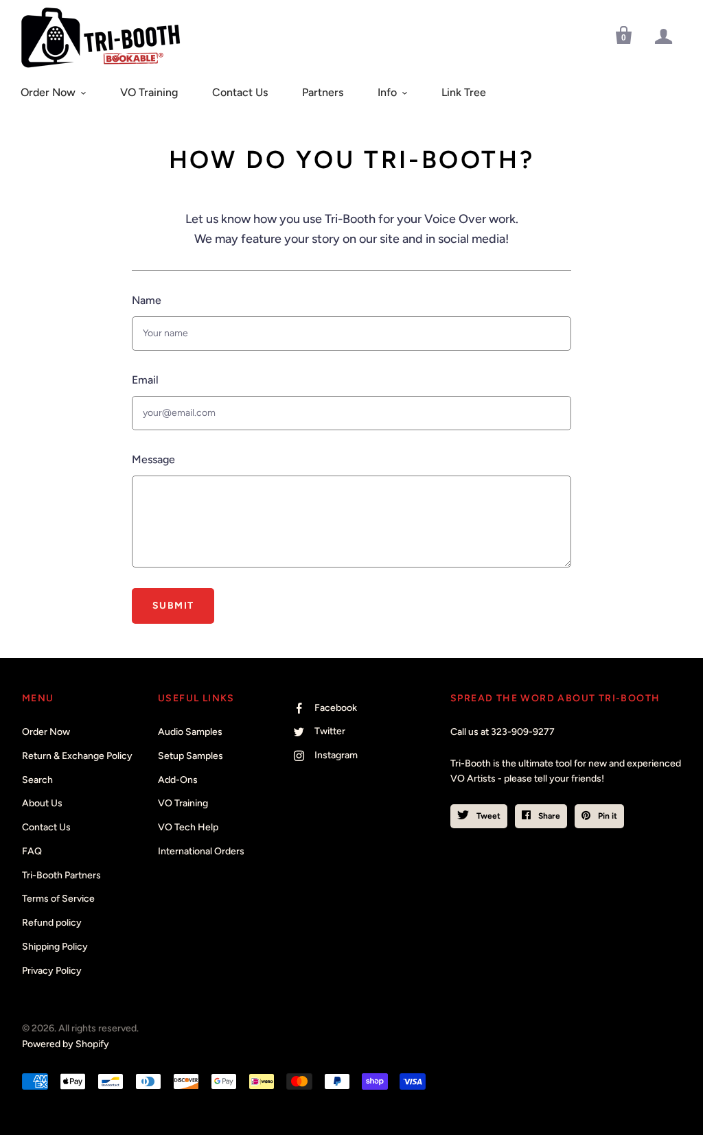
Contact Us (240, 92)
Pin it (606, 816)
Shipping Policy (55, 946)
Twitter (329, 731)
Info (387, 92)
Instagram (336, 755)
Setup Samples (190, 756)
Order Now (48, 92)
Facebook (335, 708)
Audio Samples (190, 732)
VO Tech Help (188, 827)
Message (153, 459)
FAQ (32, 851)
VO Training (149, 92)
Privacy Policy (52, 970)
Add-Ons (178, 780)
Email (145, 379)
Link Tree (463, 92)
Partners (322, 92)
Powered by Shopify (65, 1044)
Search (37, 780)
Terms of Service (58, 898)
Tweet (487, 816)
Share (548, 816)
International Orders (201, 851)
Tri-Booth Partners (61, 875)
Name (146, 300)
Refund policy (52, 922)
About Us (42, 803)
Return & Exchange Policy (77, 756)
